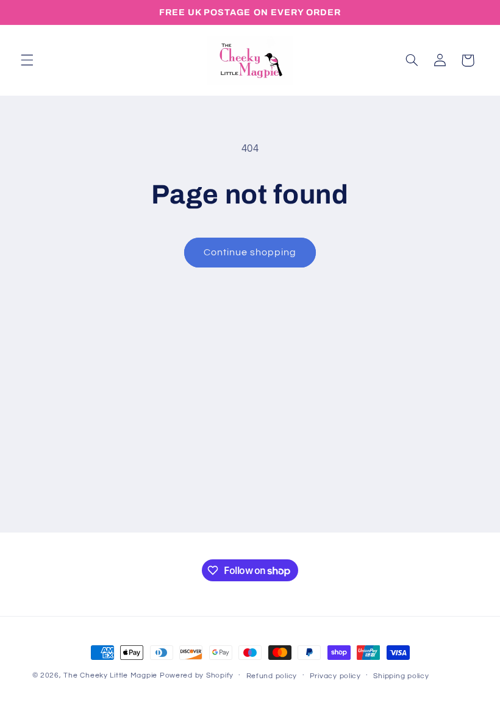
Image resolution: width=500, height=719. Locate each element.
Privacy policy (335, 676)
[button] (27, 60)
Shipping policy (401, 676)
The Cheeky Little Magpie (110, 675)
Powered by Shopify (197, 675)
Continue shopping (250, 252)
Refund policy (272, 676)
